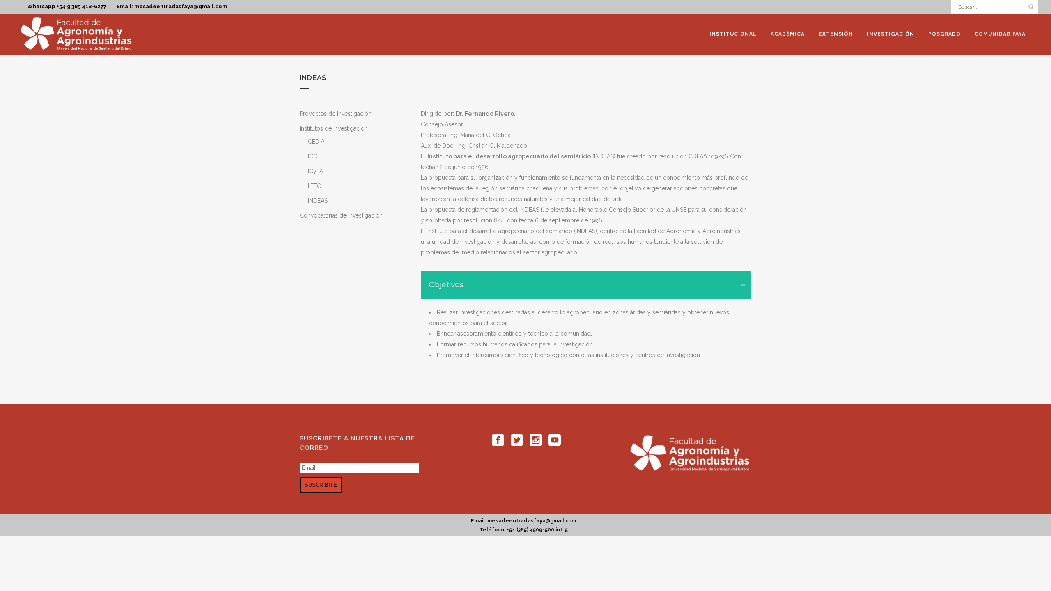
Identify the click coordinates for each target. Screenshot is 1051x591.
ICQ (313, 156)
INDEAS (318, 200)
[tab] (586, 285)
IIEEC (314, 186)
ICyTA (315, 171)
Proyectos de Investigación (336, 113)
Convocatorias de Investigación (341, 215)
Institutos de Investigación (334, 128)
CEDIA (316, 141)
